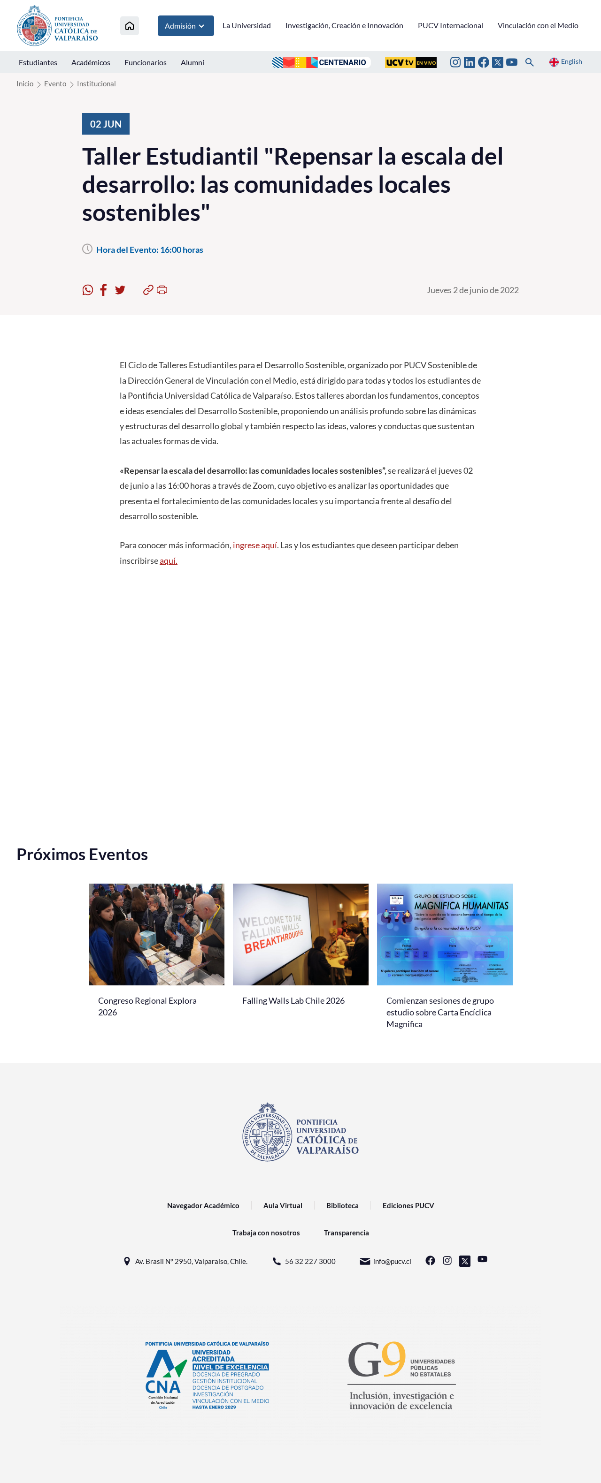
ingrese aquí (255, 545)
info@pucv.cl (392, 1261)
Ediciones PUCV (408, 1205)
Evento (55, 83)
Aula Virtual (282, 1205)
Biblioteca (342, 1205)
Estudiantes (38, 62)
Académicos (90, 62)
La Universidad (247, 25)
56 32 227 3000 (310, 1261)
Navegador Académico (203, 1205)
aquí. (168, 560)
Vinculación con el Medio (538, 25)
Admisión (180, 25)
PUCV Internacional (450, 25)
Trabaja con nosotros (266, 1232)
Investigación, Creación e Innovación (344, 25)
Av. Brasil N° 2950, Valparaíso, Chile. (191, 1261)
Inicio (24, 83)
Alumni (192, 62)
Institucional (96, 83)
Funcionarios (145, 62)
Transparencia (346, 1232)
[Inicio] (129, 25)
